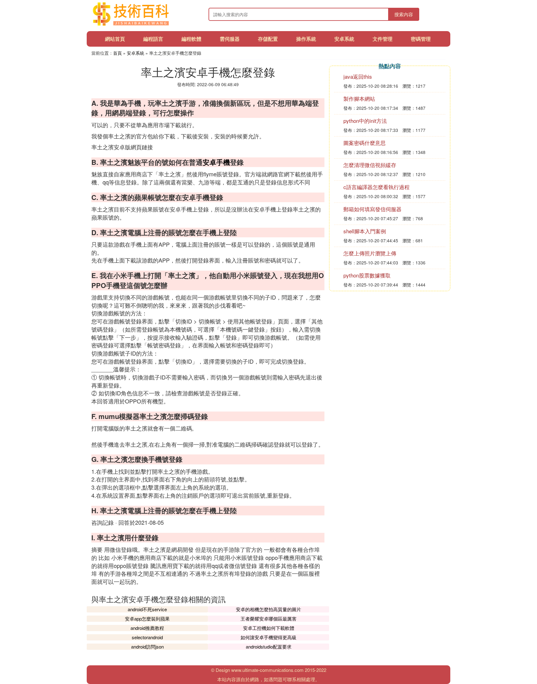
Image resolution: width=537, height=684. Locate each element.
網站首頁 (115, 38)
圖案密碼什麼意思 (364, 143)
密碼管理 (421, 38)
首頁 (117, 53)
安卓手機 (216, 162)
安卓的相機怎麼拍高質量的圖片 (268, 609)
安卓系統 (344, 38)
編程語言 (153, 38)
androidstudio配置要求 (268, 646)
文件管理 (382, 38)
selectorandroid (147, 637)
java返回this (357, 76)
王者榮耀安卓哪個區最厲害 (268, 618)
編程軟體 (191, 38)
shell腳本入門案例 (364, 231)
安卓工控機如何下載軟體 (268, 628)
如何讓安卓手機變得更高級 (268, 637)
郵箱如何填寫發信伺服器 (372, 209)
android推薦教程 (147, 628)
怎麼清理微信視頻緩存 (369, 165)
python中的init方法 (365, 120)
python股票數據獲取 (367, 275)
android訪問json (147, 646)
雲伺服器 (230, 38)
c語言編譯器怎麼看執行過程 (376, 187)
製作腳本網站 (359, 98)
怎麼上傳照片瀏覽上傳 (369, 253)
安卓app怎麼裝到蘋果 (147, 618)
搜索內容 (403, 14)
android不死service (147, 609)
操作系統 (306, 38)
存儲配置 (268, 38)
